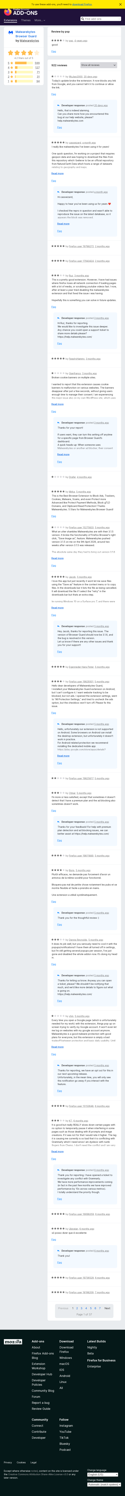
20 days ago (90, 76)
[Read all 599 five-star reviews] (24, 63)
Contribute (39, 1431)
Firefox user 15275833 (81, 527)
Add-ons (38, 1341)
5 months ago (83, 491)
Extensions (10, 20)
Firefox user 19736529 (81, 1277)
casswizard (75, 142)
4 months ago (84, 477)
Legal (33, 1462)
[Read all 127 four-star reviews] (24, 67)
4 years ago (80, 40)
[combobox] (100, 19)
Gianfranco (75, 373)
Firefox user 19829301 (81, 681)
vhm (71, 1016)
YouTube (65, 1431)
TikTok (64, 1437)
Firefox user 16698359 (81, 1214)
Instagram (66, 1425)
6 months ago (102, 1106)
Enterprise (94, 1366)
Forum (36, 1396)
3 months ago (81, 275)
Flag (53, 51)
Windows (65, 1357)
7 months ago (102, 1292)
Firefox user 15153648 (81, 1106)
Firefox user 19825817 (81, 778)
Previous (63, 1308)
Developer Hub (42, 1374)
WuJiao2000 (76, 76)
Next (107, 1308)
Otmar (72, 793)
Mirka (72, 491)
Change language (96, 1470)
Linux (63, 1382)
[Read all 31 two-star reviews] (24, 76)
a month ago (89, 142)
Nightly (92, 1347)
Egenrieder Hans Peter (81, 667)
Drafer (72, 477)
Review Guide (41, 1408)
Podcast (65, 1449)
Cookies (21, 1462)
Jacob (72, 577)
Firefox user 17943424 (81, 261)
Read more (57, 173)
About (36, 1347)
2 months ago (102, 246)
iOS (61, 1370)
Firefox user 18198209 (81, 1292)
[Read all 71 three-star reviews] (24, 72)
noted (34, 1470)
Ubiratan (73, 1228)
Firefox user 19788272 (81, 246)
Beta (90, 1353)
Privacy (8, 1462)
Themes (26, 20)
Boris (71, 870)
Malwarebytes (29, 40)
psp (71, 40)
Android (64, 1376)
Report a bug (40, 1402)
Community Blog (43, 1390)
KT (70, 1120)
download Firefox (82, 4)
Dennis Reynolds (78, 939)
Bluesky (64, 1443)
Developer (39, 1437)
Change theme (95, 1480)
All (61, 1388)
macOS (64, 1364)
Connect (37, 1425)
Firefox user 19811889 (81, 855)
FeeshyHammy (77, 358)
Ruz (71, 275)
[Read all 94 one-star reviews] (24, 81)
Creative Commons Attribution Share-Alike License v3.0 (38, 1474)
